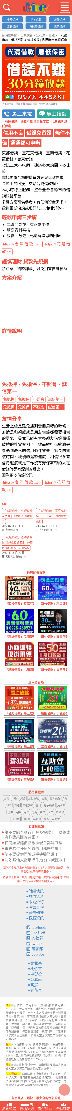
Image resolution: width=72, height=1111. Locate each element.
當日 (38, 805)
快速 (17, 805)
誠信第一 (55, 399)
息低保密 (33, 798)
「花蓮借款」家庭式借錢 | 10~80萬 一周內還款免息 (51, 516)
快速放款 (27, 805)
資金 (23, 798)
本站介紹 (36, 902)
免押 (18, 812)
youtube (37, 954)
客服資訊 (36, 918)
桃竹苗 (36, 969)
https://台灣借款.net (22, 244)
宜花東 (36, 990)
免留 (46, 819)
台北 (6, 798)
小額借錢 (12, 19)
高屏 (34, 985)
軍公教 (60, 812)
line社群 (38, 933)
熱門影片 (36, 897)
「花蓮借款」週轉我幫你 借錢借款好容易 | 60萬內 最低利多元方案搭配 (17, 542)
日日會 (16, 819)
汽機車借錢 (36, 26)
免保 (26, 812)
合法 (42, 812)
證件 (10, 812)
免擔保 (24, 399)
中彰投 (36, 974)
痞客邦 (37, 949)
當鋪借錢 (12, 26)
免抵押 (9, 399)
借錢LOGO (36, 7)
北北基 (36, 963)
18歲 (14, 798)
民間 (44, 798)
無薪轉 (37, 819)
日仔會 (26, 819)
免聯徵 (61, 805)
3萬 (65, 798)
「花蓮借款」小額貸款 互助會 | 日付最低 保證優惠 (17, 516)
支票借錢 (59, 26)
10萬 (9, 805)
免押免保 (55, 798)
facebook (38, 927)
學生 (50, 812)
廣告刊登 (36, 913)
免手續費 (49, 805)
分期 (34, 812)
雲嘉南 (36, 980)
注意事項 (36, 907)
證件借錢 (59, 19)
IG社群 (37, 938)
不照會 (39, 399)
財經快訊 (36, 891)
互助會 (56, 819)
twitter (36, 943)
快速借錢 (36, 19)
